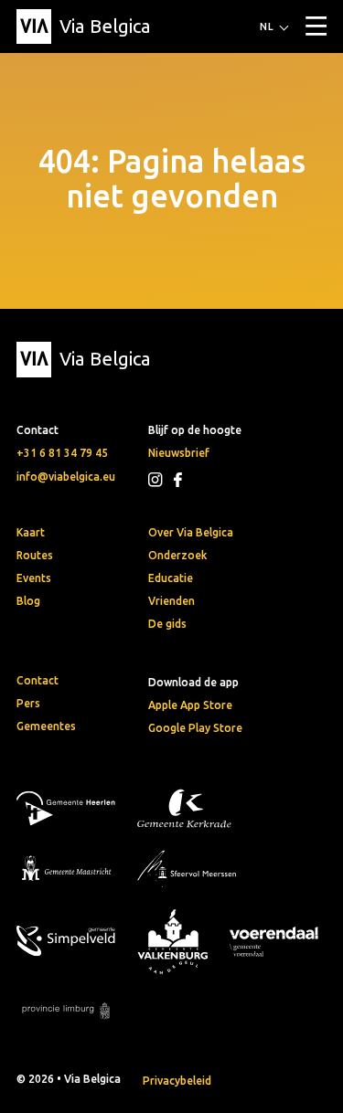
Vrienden (171, 601)
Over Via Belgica (190, 532)
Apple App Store (190, 705)
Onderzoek (177, 555)
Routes (34, 555)
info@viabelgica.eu (65, 476)
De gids (167, 624)
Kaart (30, 532)
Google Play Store (195, 728)
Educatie (170, 578)
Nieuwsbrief (178, 453)
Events (33, 578)
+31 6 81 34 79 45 (62, 453)
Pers (28, 703)
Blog (28, 601)
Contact (37, 680)
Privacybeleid (177, 1080)
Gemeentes (46, 726)
